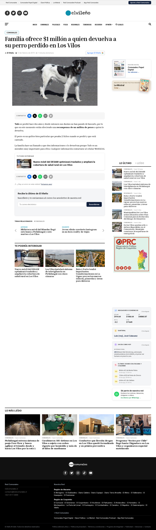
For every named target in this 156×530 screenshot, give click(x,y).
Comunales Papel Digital (28, 3)
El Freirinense (69, 495)
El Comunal (58, 503)
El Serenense (70, 503)
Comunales (44, 24)
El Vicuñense (95, 503)
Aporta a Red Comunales (139, 3)
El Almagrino (59, 493)
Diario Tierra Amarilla (113, 493)
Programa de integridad (115, 527)
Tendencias (87, 24)
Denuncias (138, 527)
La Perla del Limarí (73, 505)
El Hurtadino (132, 503)
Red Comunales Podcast (72, 3)
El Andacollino (119, 503)
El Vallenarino (136, 493)
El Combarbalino (101, 505)
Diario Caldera (84, 493)
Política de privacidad (78, 527)
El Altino (126, 493)
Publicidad (129, 527)
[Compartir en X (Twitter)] (35, 116)
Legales (120, 24)
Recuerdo (98, 24)
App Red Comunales (91, 3)
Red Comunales (11, 3)
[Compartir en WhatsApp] (40, 116)
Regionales (75, 24)
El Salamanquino (137, 505)
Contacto (147, 527)
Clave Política (45, 3)
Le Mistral (56, 3)
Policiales (56, 24)
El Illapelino (124, 505)
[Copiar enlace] (51, 116)
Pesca (65, 24)
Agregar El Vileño (94, 53)
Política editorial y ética (60, 527)
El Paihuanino (107, 503)
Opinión (108, 24)
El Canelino (114, 505)
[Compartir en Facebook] (29, 116)
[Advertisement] (131, 108)
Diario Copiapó (97, 493)
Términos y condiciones (96, 527)
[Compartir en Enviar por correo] (45, 116)
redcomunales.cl (11, 489)
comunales (39, 221)
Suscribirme (94, 204)
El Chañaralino (71, 493)
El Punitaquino (88, 505)
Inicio (35, 24)
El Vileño (10, 53)
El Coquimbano (82, 503)
